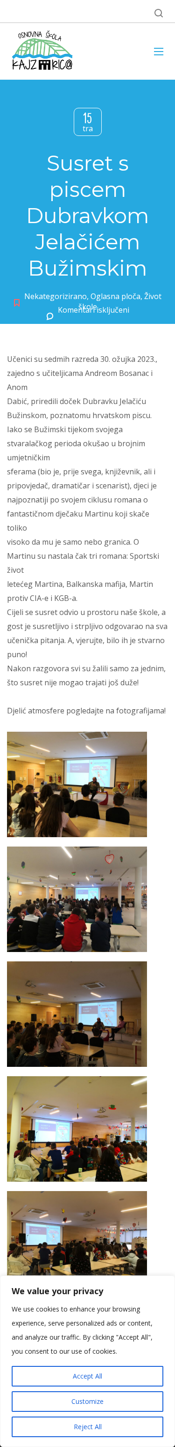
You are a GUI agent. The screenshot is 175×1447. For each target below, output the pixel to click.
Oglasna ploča (115, 296)
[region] (87, 1361)
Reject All (88, 1426)
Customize (87, 1401)
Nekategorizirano (55, 296)
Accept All (87, 1376)
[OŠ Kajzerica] (43, 51)
